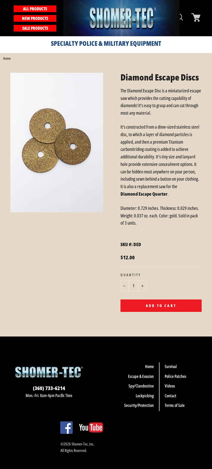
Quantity (130, 275)
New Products (35, 18)
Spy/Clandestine (141, 386)
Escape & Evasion (141, 376)
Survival (171, 366)
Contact (170, 396)
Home (7, 58)
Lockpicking (145, 396)
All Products (35, 9)
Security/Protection (139, 405)
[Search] (59, 18)
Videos (170, 386)
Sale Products (35, 28)
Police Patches (175, 376)
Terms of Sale (175, 405)
